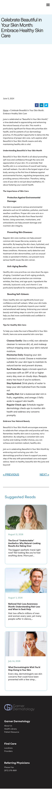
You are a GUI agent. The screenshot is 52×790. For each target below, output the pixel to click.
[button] (37, 105)
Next (43, 474)
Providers (8, 751)
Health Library (10, 728)
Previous (12, 474)
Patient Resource (11, 731)
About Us (8, 725)
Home (5, 110)
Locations (8, 748)
